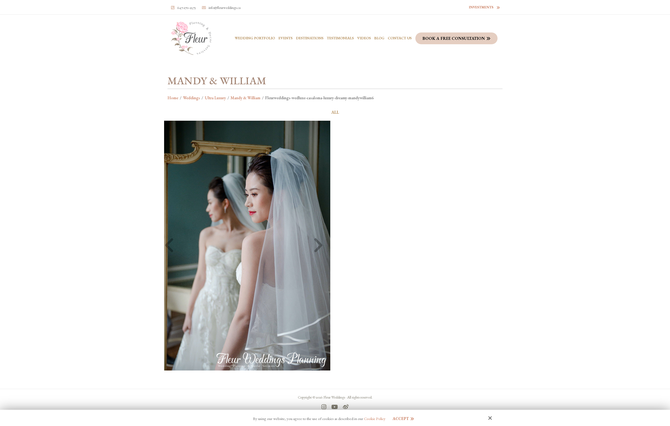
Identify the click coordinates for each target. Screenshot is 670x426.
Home (173, 98)
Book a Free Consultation (453, 38)
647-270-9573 (186, 7)
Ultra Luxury (215, 98)
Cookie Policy (375, 418)
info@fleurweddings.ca (225, 7)
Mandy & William (245, 98)
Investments (481, 7)
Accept (401, 418)
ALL (335, 112)
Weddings (191, 98)
